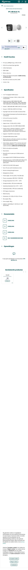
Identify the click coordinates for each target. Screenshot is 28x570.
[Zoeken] (22, 1)
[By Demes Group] (6, 1)
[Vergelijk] (12, 282)
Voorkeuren (14, 565)
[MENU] (25, 1)
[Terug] (23, 271)
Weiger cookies (14, 561)
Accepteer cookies (14, 558)
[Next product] (26, 27)
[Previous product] (2, 27)
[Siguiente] (25, 271)
